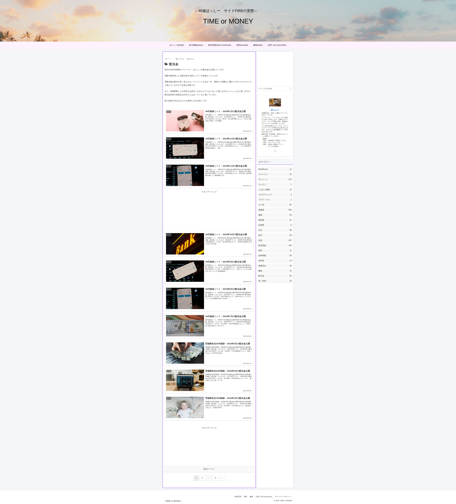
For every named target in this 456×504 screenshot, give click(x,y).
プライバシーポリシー (283, 496)
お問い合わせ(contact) (264, 496)
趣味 (251, 496)
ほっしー (275, 110)
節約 (245, 496)
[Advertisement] (209, 210)
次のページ (209, 469)
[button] (290, 88)
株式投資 (238, 496)
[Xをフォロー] (275, 151)
